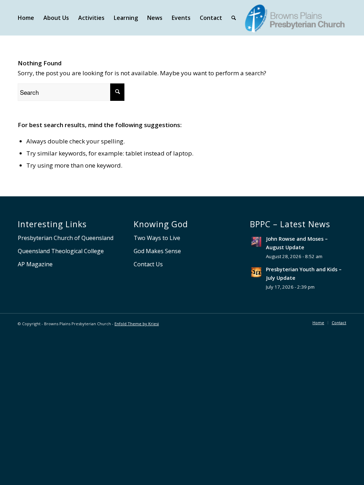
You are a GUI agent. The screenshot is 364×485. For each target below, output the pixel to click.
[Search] (234, 18)
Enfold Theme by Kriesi (136, 323)
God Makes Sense (157, 251)
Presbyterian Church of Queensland (65, 238)
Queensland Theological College (61, 251)
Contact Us (148, 264)
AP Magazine (35, 264)
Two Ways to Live (157, 238)
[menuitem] (26, 18)
